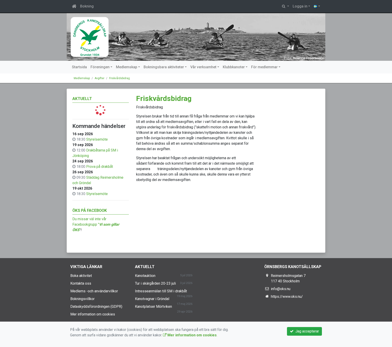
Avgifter (99, 78)
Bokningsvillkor (82, 299)
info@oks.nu (280, 289)
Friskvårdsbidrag (119, 78)
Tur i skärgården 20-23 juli (155, 283)
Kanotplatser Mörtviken (153, 306)
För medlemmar (264, 67)
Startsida (79, 67)
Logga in (300, 6)
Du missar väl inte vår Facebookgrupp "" (95, 224)
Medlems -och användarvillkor (94, 291)
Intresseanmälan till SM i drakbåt (161, 291)
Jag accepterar (306, 331)
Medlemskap (126, 67)
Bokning (87, 6)
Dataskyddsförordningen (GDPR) (96, 306)
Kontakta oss (80, 283)
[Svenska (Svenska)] (317, 6)
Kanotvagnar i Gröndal (152, 299)
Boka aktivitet (81, 276)
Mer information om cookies (92, 314)
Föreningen (100, 67)
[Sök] (285, 6)
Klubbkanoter (234, 67)
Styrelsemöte (97, 139)
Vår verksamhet (203, 67)
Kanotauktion (145, 276)
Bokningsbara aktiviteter (164, 67)
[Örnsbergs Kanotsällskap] (196, 37)
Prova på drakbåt (99, 166)
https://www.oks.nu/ (287, 296)
